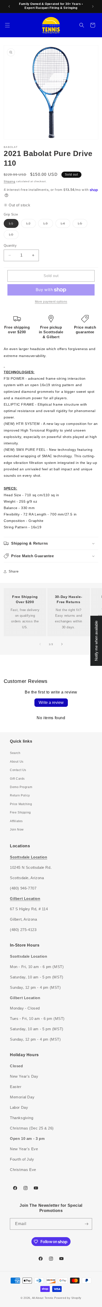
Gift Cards (17, 778)
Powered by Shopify (67, 1297)
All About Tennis (42, 1297)
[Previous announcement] (9, 6)
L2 (31, 224)
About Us (17, 761)
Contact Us (18, 770)
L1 (14, 224)
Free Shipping (20, 812)
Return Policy (20, 795)
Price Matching (21, 804)
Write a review (51, 702)
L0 (14, 235)
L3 (48, 224)
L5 (82, 224)
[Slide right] (61, 644)
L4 (65, 224)
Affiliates (16, 821)
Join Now (17, 829)
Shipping (9, 181)
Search (15, 753)
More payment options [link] (51, 301)
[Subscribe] (86, 1224)
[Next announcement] (92, 6)
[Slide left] (40, 644)
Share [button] (14, 571)
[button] (7, 25)
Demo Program (21, 787)
